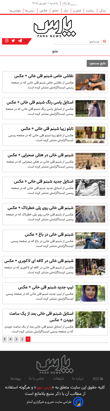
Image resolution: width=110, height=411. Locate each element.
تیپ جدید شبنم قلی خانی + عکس (45, 287)
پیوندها (15, 378)
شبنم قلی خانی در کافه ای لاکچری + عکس (38, 261)
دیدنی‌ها (30, 10)
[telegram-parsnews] (19, 41)
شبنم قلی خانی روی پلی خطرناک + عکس (40, 208)
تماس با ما (37, 378)
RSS (96, 379)
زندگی (102, 10)
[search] (105, 41)
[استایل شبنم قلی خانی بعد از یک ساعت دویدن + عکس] (90, 319)
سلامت (90, 10)
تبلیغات (58, 378)
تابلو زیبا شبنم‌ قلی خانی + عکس (47, 128)
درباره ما (78, 378)
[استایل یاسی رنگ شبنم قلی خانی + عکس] (90, 108)
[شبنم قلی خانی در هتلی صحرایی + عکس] (90, 161)
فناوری (77, 10)
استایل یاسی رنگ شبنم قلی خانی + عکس (40, 102)
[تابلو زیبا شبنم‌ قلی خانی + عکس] (90, 135)
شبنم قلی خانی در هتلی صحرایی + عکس (40, 155)
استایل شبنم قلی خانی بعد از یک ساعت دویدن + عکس (41, 316)
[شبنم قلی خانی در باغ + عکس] (90, 240)
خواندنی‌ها (15, 10)
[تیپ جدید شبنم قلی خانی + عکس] (90, 293)
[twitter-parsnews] (12, 41)
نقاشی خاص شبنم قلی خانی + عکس (43, 76)
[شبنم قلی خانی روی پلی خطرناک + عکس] (90, 214)
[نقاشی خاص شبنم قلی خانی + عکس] (90, 82)
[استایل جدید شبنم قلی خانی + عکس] (90, 187)
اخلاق (55, 10)
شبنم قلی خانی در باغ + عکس (49, 234)
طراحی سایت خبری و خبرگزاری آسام (49, 401)
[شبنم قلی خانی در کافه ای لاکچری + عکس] (90, 267)
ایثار (66, 10)
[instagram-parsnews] (6, 41)
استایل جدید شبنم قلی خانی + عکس (43, 181)
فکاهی (44, 10)
